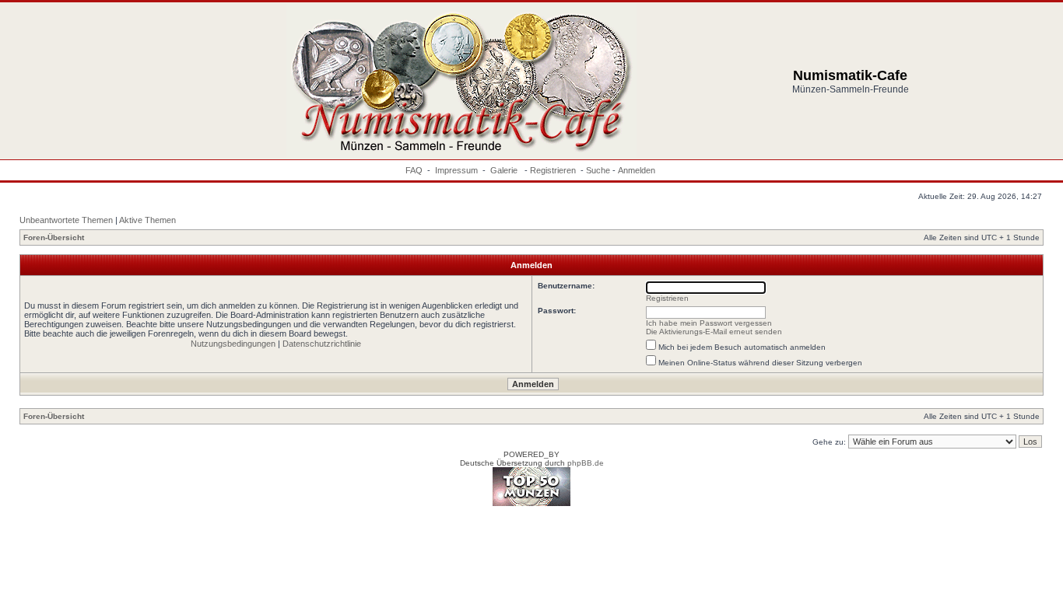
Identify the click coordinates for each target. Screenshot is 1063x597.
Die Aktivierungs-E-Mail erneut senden (714, 331)
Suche (598, 170)
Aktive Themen (147, 220)
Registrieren (553, 170)
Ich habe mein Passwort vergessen (709, 323)
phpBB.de (585, 463)
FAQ (414, 170)
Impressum (456, 170)
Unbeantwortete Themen (66, 220)
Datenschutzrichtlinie (321, 343)
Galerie (505, 170)
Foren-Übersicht (53, 237)
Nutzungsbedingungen (233, 343)
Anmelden (636, 170)
